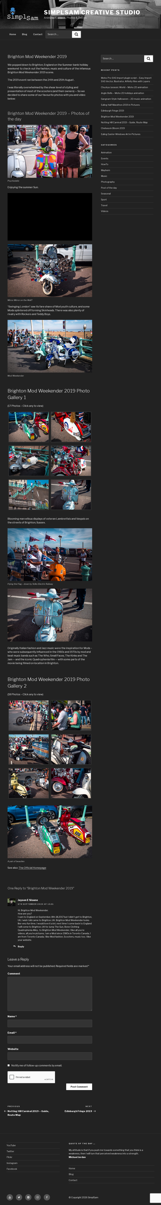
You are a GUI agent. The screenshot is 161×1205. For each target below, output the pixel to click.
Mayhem (105, 170)
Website (13, 1049)
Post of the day (109, 187)
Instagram (12, 1163)
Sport (104, 199)
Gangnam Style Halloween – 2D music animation (126, 99)
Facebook (12, 1169)
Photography (108, 181)
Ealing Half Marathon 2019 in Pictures (120, 104)
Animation (106, 152)
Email (12, 1032)
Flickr (9, 1157)
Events (104, 158)
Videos (104, 211)
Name (12, 1016)
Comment (14, 973)
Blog (24, 34)
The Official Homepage (32, 867)
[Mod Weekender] (28, 428)
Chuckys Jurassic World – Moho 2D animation (124, 87)
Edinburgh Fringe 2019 (112, 110)
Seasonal (106, 193)
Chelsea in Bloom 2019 (113, 128)
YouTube (11, 1145)
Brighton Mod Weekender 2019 (117, 116)
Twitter (10, 1151)
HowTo (104, 164)
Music (104, 176)
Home (12, 34)
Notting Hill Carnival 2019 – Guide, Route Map (124, 122)
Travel (104, 205)
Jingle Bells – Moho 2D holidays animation (122, 93)
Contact (37, 34)
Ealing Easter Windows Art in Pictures (120, 134)
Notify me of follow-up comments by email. (36, 1065)
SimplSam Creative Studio (92, 12)
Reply (21, 946)
